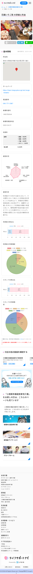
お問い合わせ (8, 567)
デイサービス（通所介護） (8, 478)
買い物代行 (4, 510)
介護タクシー (5, 514)
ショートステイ (5, 489)
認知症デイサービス (6, 495)
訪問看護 (3, 525)
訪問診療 (3, 523)
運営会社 (17, 567)
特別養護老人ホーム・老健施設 (10, 550)
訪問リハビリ (5, 529)
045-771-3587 (8, 103)
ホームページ (12, 42)
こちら (21, 339)
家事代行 (3, 508)
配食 (2, 512)
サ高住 (3, 544)
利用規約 (25, 567)
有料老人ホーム (5, 546)
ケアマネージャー (6, 487)
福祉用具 (3, 482)
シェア (30, 42)
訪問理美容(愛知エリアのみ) (9, 517)
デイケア (3, 527)
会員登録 (23, 3)
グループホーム (5, 497)
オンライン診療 (5, 532)
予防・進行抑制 (5, 502)
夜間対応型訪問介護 (6, 484)
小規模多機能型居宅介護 (8, 499)
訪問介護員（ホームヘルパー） (10, 480)
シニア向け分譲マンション (8, 548)
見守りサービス (5, 538)
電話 (22, 42)
